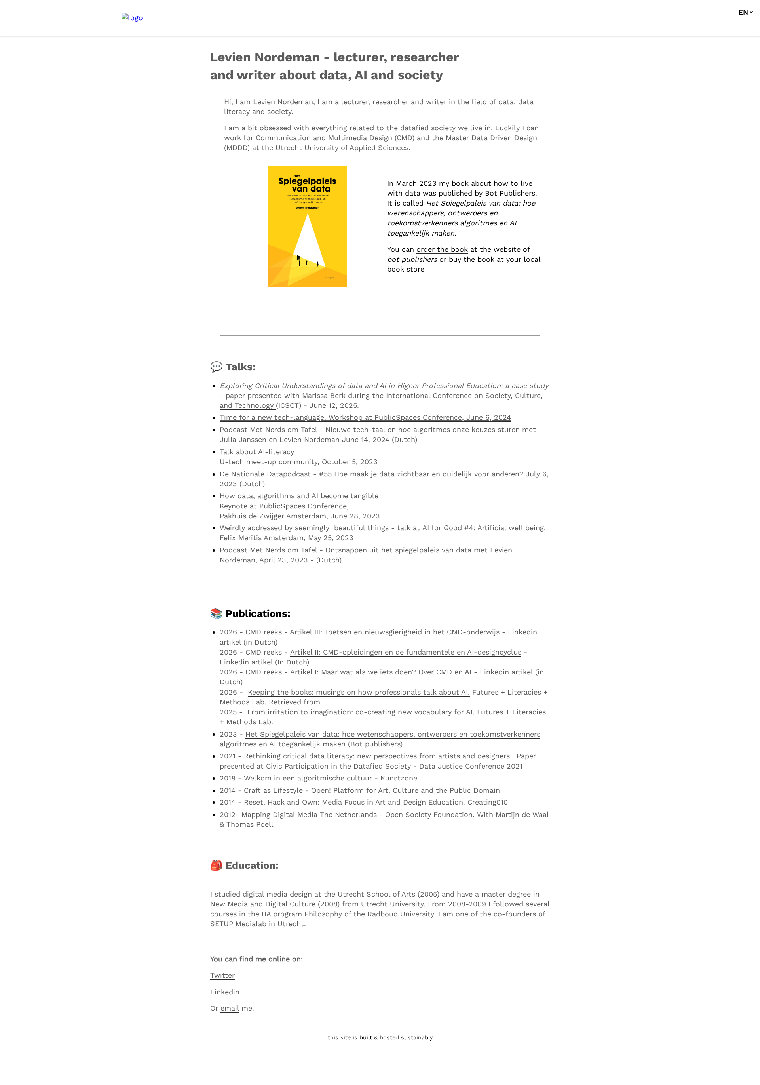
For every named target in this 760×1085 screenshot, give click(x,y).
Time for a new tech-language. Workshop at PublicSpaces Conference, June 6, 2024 (365, 417)
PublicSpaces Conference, (304, 506)
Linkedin (224, 992)
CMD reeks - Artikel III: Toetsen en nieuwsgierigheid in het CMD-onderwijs (373, 632)
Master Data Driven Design (491, 137)
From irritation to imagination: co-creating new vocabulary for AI (360, 712)
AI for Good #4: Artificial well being (483, 527)
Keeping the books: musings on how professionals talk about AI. (359, 692)
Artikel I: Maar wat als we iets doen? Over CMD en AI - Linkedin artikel (412, 672)
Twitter (222, 975)
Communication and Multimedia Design (324, 137)
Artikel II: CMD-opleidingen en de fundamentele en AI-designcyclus (405, 652)
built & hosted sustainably (396, 1037)
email (229, 1008)
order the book (442, 249)
